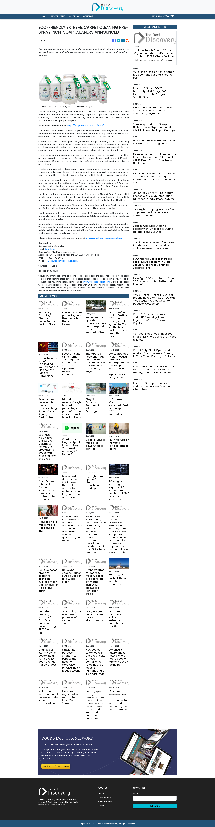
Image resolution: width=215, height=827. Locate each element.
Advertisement (105, 801)
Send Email (50, 249)
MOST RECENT (58, 16)
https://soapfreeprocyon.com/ (62, 260)
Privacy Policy (104, 797)
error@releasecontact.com (96, 281)
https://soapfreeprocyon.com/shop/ (85, 125)
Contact (102, 805)
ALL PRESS (74, 16)
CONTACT (88, 16)
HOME (44, 16)
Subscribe (155, 806)
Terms (101, 793)
